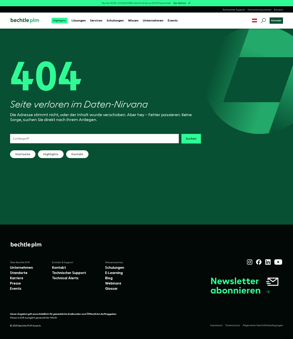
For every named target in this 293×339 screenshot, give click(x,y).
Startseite (22, 154)
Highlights (50, 154)
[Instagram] (249, 262)
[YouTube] (278, 262)
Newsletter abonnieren (235, 285)
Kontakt (77, 154)
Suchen (191, 138)
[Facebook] (258, 262)
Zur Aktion (179, 3)
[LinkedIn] (267, 262)
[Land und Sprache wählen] (254, 21)
